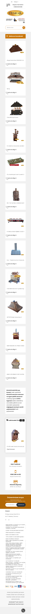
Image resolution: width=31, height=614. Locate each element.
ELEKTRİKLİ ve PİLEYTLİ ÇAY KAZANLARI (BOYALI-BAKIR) (15, 569)
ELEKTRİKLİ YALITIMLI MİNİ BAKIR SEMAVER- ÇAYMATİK (13, 579)
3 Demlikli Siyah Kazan (12, 117)
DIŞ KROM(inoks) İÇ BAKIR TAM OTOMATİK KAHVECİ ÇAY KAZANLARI (15, 582)
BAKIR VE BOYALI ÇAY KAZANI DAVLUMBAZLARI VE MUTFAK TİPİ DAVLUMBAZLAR (14, 555)
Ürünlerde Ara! (21, 504)
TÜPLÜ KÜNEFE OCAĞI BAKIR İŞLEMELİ (15, 536)
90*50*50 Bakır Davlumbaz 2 (14, 317)
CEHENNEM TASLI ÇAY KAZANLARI (14, 572)
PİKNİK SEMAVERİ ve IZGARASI (13, 532)
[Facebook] (5, 520)
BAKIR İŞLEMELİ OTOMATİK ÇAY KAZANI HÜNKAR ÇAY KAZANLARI (15, 525)
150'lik (8, 89)
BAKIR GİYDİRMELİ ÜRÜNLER (12, 538)
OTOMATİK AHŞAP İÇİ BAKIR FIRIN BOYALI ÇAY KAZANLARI (14, 577)
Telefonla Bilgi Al (11, 64)
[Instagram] (8, 520)
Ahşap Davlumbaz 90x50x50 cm (15, 60)
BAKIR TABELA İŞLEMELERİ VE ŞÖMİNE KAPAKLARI (14, 541)
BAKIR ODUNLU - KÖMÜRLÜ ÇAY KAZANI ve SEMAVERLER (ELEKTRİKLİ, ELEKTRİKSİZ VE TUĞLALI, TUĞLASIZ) (15, 563)
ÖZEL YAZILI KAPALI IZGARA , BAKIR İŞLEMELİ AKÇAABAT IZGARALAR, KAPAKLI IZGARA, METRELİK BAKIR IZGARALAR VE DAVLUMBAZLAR (14, 545)
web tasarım (19, 602)
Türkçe (15, 2)
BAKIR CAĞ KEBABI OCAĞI (12, 534)
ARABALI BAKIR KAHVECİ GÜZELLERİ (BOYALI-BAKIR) (14, 567)
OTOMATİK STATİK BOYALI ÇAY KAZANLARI (13, 574)
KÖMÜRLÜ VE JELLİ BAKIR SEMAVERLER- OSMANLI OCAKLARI (15, 528)
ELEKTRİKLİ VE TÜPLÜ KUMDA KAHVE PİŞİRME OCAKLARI (14, 552)
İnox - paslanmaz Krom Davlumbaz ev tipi (18, 260)
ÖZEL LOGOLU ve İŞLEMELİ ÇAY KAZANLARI (13, 558)
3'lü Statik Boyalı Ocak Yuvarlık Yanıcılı (17, 174)
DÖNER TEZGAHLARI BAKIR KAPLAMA (14, 530)
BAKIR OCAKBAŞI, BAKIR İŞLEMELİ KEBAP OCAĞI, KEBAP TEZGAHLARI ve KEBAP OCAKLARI (15, 548)
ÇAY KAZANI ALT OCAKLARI (12, 560)
